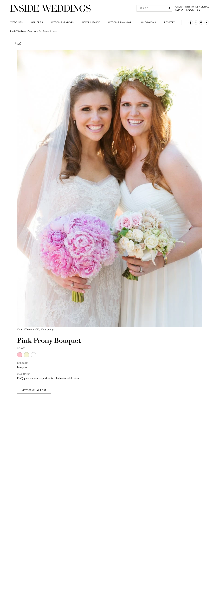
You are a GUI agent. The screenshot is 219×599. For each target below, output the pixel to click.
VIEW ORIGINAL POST (34, 390)
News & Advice (91, 22)
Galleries (37, 22)
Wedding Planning (119, 22)
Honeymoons (147, 22)
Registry (169, 22)
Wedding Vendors (62, 22)
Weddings (16, 22)
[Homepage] (50, 8)
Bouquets (22, 367)
